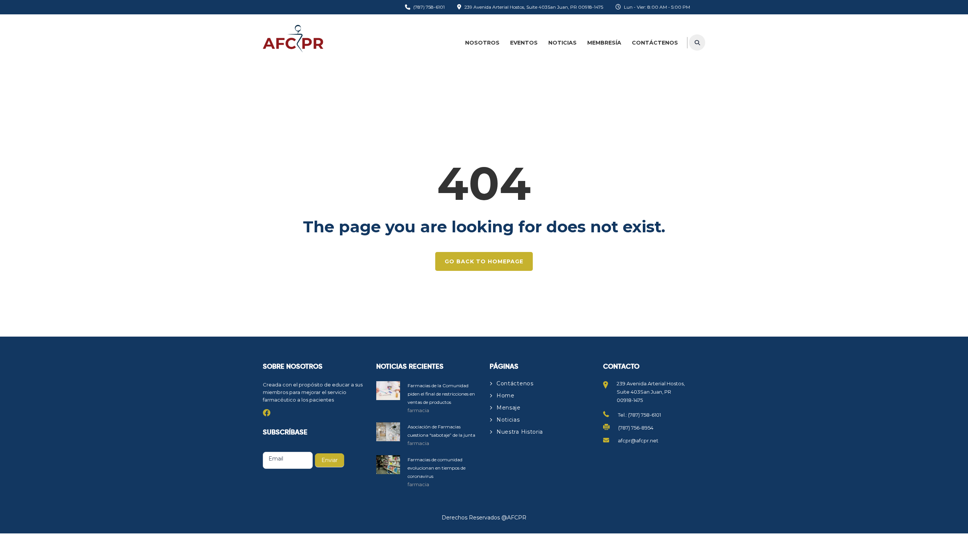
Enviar (329, 460)
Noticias (562, 42)
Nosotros (482, 42)
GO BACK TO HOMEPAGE (484, 261)
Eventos (524, 42)
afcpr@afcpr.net (638, 440)
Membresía (604, 42)
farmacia (418, 410)
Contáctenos (655, 42)
